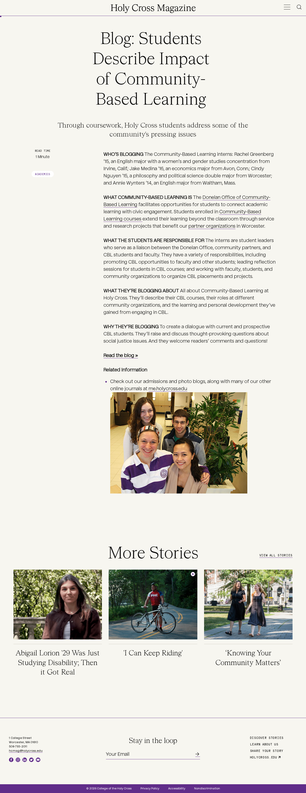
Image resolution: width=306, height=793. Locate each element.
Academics (42, 174)
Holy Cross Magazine (153, 8)
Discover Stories (267, 737)
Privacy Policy (149, 788)
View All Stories (276, 555)
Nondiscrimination (207, 788)
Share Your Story (266, 750)
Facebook (11, 760)
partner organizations (211, 226)
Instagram (18, 760)
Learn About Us (264, 744)
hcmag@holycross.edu (26, 750)
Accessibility (176, 788)
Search (300, 7)
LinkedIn (24, 760)
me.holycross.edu (168, 388)
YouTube (38, 760)
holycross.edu (263, 757)
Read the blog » (120, 355)
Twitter (31, 760)
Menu (287, 7)
